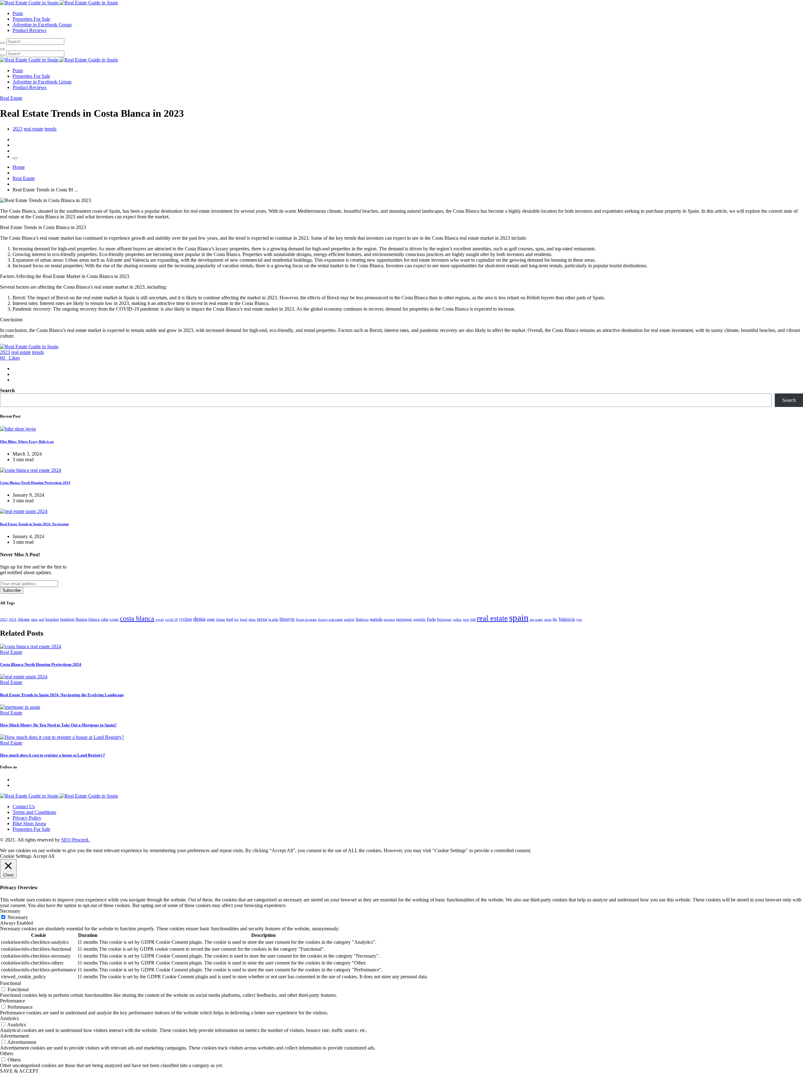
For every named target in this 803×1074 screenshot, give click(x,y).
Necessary (18, 917)
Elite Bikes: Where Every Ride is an (27, 441)
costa (114, 619)
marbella (376, 619)
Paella (431, 619)
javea (262, 619)
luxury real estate (330, 619)
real (473, 619)
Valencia (566, 619)
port (466, 619)
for (236, 619)
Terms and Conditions (34, 812)
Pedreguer (444, 619)
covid (160, 619)
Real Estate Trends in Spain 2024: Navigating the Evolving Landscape (62, 694)
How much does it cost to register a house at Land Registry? (52, 755)
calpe (105, 619)
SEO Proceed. (75, 839)
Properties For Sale (31, 19)
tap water (536, 619)
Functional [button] (10, 983)
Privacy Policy (27, 817)
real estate (33, 128)
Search (7, 390)
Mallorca (362, 619)
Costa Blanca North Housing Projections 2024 (35, 482)
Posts (18, 13)
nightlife (419, 619)
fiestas (220, 619)
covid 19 (171, 619)
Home (19, 167)
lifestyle (287, 619)
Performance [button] (12, 1000)
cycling (185, 619)
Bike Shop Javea (29, 823)
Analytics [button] (9, 1018)
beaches (52, 619)
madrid (349, 619)
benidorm (67, 619)
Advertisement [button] (14, 1036)
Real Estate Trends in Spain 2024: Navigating (34, 524)
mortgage (404, 619)
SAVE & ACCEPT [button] (19, 1071)
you (579, 619)
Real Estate (24, 178)
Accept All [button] (43, 856)
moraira (389, 619)
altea (34, 619)
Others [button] (6, 1053)
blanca (94, 619)
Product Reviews (29, 30)
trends (50, 128)
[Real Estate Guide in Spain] (59, 2)
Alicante (24, 619)
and (41, 619)
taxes (547, 619)
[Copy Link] (15, 158)
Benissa (81, 619)
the (555, 619)
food (229, 619)
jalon (252, 619)
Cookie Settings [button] (15, 856)
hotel (243, 619)
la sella (273, 619)
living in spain (306, 619)
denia (199, 619)
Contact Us (24, 806)
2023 (18, 128)
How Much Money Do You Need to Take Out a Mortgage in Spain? (58, 725)
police (457, 619)
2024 (12, 619)
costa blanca (137, 618)
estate (211, 619)
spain (519, 617)
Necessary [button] (10, 911)
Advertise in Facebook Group (42, 24)
